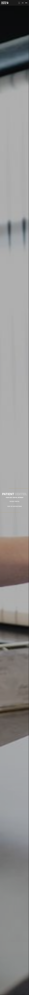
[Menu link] (26, 2)
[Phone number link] (19, 2)
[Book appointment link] (22, 2)
